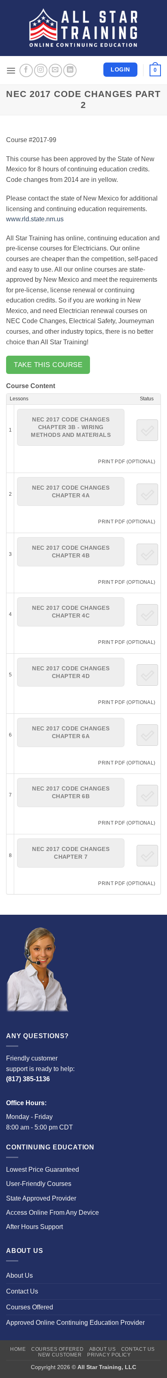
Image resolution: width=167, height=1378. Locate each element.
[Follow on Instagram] (40, 70)
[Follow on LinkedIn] (70, 70)
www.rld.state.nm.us (35, 219)
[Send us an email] (55, 70)
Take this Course (48, 365)
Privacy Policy (109, 1355)
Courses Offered (29, 1307)
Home (18, 1349)
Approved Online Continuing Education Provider (75, 1322)
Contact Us (22, 1291)
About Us (19, 1275)
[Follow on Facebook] (26, 70)
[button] (11, 70)
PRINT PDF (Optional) (126, 461)
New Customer (59, 1355)
